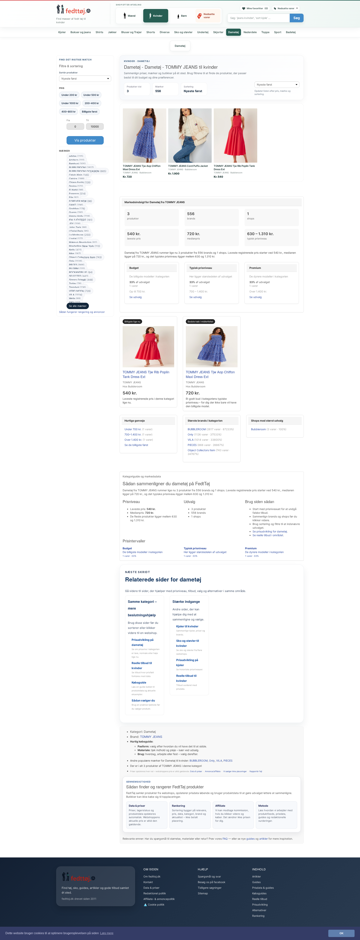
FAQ (225, 838)
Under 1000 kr (70, 103)
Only (75, 260)
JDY (74, 223)
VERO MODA (80, 290)
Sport (277, 32)
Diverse (165, 32)
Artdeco (76, 159)
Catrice (76, 178)
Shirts (99, 32)
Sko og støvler (183, 32)
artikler (263, 838)
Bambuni (77, 163)
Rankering (258, 915)
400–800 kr (69, 111)
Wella (75, 298)
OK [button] (342, 933)
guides (250, 838)
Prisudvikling (260, 904)
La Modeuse (80, 234)
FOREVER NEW (80, 201)
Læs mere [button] (106, 933)
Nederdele (250, 32)
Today (75, 283)
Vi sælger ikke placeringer (235, 771)
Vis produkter (85, 140)
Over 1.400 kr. (133, 439)
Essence (77, 193)
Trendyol (77, 287)
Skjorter (218, 32)
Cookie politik (155, 904)
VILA (75, 294)
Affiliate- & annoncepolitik (159, 898)
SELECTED (78, 275)
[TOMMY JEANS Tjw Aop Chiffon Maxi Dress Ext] (144, 135)
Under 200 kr (69, 94)
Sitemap (203, 893)
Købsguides (259, 893)
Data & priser (196, 771)
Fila (74, 197)
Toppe (265, 32)
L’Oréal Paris (79, 231)
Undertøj (202, 32)
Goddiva (77, 208)
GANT (76, 204)
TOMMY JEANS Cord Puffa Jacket (188, 165)
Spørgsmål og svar (209, 876)
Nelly (75, 249)
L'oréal (76, 238)
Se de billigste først (136, 445)
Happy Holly (79, 216)
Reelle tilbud (259, 898)
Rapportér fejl (256, 771)
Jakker (112, 32)
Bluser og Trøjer (131, 32)
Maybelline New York (84, 246)
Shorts (150, 32)
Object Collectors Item (85, 257)
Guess (76, 212)
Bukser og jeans (80, 32)
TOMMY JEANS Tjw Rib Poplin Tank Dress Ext (146, 374)
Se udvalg (135, 297)
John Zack (78, 227)
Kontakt (148, 882)
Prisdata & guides (263, 887)
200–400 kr (92, 103)
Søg (296, 18)
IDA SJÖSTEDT (80, 219)
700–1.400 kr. (132, 434)
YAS (74, 302)
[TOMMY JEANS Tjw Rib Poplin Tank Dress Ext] (235, 135)
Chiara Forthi (80, 182)
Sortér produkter (68, 72)
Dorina (76, 186)
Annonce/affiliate (212, 771)
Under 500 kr (91, 94)
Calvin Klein (79, 174)
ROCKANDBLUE (81, 272)
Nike (75, 253)
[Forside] (73, 9)
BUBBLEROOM (81, 167)
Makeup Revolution (83, 242)
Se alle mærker (77, 305)
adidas (76, 156)
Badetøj (291, 32)
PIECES (76, 264)
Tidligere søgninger (209, 887)
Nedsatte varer (286, 8)
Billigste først (89, 111)
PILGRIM (77, 268)
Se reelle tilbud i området (268, 535)
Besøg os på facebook (211, 882)
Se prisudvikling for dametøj (270, 531)
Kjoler (62, 32)
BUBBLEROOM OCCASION (87, 171)
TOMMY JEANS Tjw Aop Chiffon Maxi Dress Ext (210, 374)
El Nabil (76, 189)
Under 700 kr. (132, 429)
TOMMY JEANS (151, 737)
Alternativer (259, 910)
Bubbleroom (258, 429)
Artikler (256, 876)
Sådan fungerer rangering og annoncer (82, 311)
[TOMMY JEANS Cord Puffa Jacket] (190, 135)
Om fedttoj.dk (151, 876)
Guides (256, 882)
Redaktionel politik (154, 893)
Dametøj (233, 32)
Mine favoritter (257, 8)
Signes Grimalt (81, 279)
